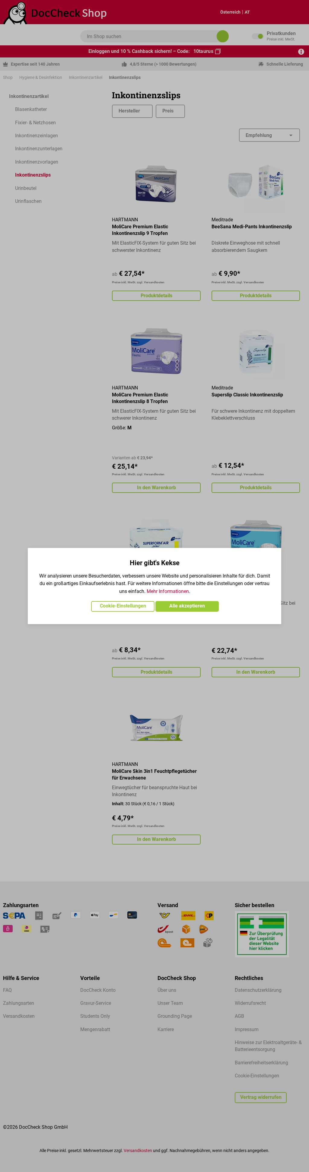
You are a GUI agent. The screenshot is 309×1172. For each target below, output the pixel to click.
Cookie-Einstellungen (123, 606)
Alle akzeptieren (187, 606)
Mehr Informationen (168, 591)
